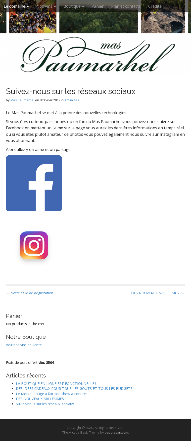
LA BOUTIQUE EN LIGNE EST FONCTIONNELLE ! (56, 383)
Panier (98, 6)
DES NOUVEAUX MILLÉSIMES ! (41, 398)
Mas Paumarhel (22, 100)
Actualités (71, 100)
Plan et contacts (126, 6)
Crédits (154, 6)
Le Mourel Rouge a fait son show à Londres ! (52, 393)
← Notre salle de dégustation (29, 293)
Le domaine (15, 6)
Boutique (72, 6)
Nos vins (44, 6)
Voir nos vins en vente (24, 344)
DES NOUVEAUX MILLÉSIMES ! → (158, 293)
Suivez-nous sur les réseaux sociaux (45, 404)
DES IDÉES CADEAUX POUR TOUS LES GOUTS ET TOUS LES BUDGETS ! (75, 388)
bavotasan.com (116, 432)
